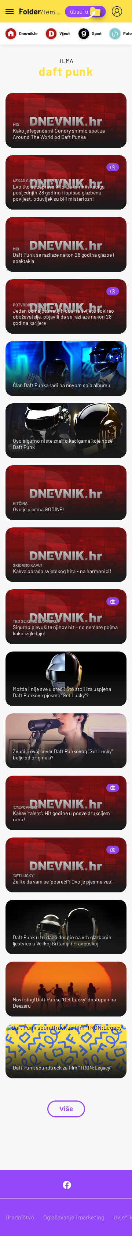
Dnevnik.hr (28, 33)
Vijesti (64, 33)
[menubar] (118, 11)
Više (66, 1109)
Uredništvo (20, 1217)
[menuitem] (118, 11)
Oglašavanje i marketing (73, 1217)
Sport (97, 33)
